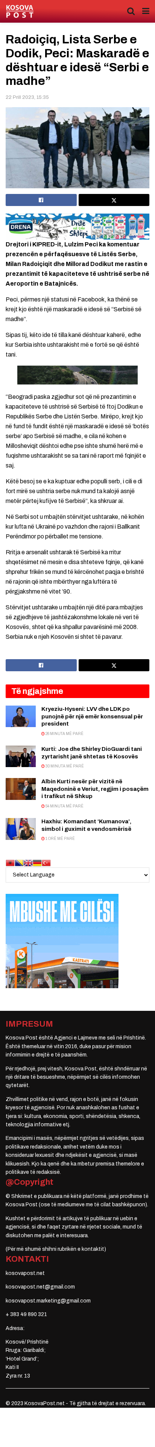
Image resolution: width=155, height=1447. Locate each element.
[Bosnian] (19, 862)
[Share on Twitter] (114, 200)
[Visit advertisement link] (77, 227)
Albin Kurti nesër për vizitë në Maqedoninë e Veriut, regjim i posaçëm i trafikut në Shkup (95, 788)
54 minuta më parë (64, 806)
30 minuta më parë (64, 766)
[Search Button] (131, 11)
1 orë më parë (60, 839)
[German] (37, 862)
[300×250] (62, 940)
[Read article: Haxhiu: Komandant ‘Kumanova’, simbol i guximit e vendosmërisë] (21, 829)
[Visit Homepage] (20, 11)
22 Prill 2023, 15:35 (27, 97)
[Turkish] (46, 862)
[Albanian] (10, 862)
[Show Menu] (145, 11)
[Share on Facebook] (41, 200)
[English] (28, 862)
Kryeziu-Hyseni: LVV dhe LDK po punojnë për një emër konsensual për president (92, 716)
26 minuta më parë (64, 734)
